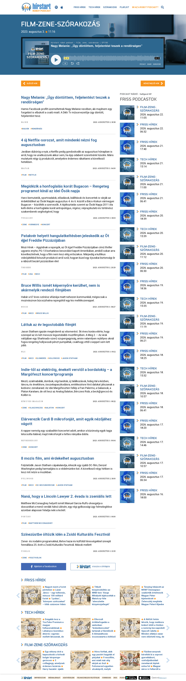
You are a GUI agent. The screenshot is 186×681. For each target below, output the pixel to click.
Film (24, 175)
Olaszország (36, 408)
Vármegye (34, 225)
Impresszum (39, 678)
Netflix (32, 175)
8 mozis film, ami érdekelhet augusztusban (57, 458)
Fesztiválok (35, 558)
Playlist (124, 7)
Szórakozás (110, 7)
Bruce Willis (42, 313)
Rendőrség (37, 129)
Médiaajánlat (54, 678)
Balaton (49, 408)
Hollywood (54, 358)
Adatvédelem (68, 678)
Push (122, 678)
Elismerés (41, 358)
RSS (115, 678)
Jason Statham (69, 358)
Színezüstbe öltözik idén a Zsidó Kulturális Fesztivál (65, 534)
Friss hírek (80, 7)
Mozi (37, 274)
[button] (18, 595)
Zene (24, 225)
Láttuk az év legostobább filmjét (48, 324)
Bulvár (25, 129)
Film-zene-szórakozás (46, 644)
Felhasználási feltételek (88, 678)
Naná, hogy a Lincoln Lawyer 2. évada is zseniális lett (66, 496)
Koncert (46, 225)
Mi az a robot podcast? (145, 7)
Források (106, 678)
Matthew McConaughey (41, 523)
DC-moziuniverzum (45, 485)
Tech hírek (94, 7)
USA (31, 274)
